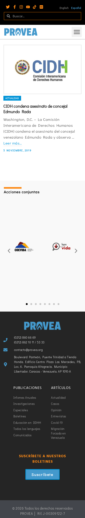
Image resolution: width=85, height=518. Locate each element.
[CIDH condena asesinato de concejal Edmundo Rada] (42, 69)
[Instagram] (21, 7)
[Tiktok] (34, 7)
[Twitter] (8, 7)
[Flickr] (41, 7)
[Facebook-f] (15, 7)
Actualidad (12, 98)
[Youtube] (28, 7)
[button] (77, 32)
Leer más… (12, 143)
